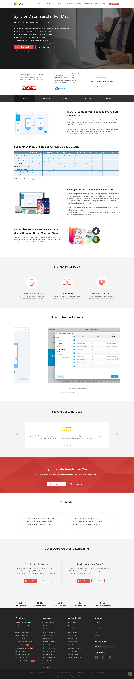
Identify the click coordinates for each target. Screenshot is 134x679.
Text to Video (72, 626)
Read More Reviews (100, 87)
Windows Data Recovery (22, 648)
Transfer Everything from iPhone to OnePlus (88, 521)
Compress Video (46, 664)
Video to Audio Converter (49, 648)
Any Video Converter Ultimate (24, 626)
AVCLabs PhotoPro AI (21, 638)
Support (97, 4)
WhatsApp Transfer (21, 657)
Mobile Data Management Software (78, 672)
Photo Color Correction (75, 657)
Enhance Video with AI (48, 651)
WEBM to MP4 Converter (49, 629)
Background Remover (74, 648)
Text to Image (72, 622)
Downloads (88, 4)
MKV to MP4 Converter (48, 622)
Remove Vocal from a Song (49, 661)
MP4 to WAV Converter (48, 645)
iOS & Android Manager (22, 654)
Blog (103, 4)
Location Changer (20, 645)
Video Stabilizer (72, 632)
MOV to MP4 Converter (48, 632)
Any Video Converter (21, 622)
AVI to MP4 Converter (48, 626)
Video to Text (72, 635)
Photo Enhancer (73, 638)
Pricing (79, 4)
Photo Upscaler (72, 642)
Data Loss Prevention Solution (96, 672)
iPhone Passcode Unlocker (23, 661)
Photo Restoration (73, 654)
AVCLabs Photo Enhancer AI (23, 642)
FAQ (96, 632)
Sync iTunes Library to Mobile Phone (86, 518)
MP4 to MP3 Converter (48, 642)
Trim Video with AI (47, 654)
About (31, 672)
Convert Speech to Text (48, 657)
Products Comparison (40, 672)
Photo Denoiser (72, 645)
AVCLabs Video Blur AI (21, 635)
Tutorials (97, 622)
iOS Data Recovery (20, 651)
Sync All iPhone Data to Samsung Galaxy (39, 521)
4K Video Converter (47, 635)
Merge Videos (46, 667)
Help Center (98, 626)
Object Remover (73, 651)
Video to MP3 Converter (49, 638)
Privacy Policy (55, 672)
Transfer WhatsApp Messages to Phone (39, 524)
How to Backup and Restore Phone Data (87, 524)
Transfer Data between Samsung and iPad (40, 518)
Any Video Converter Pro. (22, 629)
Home (39, 4)
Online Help (98, 629)
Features (59, 4)
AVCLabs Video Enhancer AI (23, 632)
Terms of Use (64, 672)
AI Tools (69, 4)
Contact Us (98, 635)
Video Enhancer (72, 629)
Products (48, 4)
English (100, 646)
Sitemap (49, 672)
